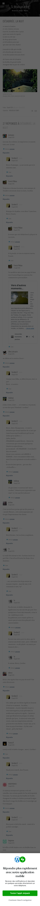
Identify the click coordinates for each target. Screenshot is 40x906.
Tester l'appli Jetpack (20, 893)
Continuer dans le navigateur (20, 900)
